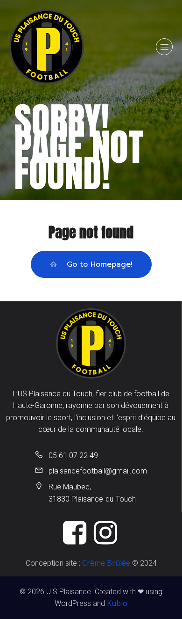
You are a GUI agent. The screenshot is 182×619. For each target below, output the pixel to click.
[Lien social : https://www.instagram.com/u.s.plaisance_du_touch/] (106, 533)
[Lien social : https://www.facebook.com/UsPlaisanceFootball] (75, 533)
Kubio (117, 603)
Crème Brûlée (106, 563)
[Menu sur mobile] (164, 46)
